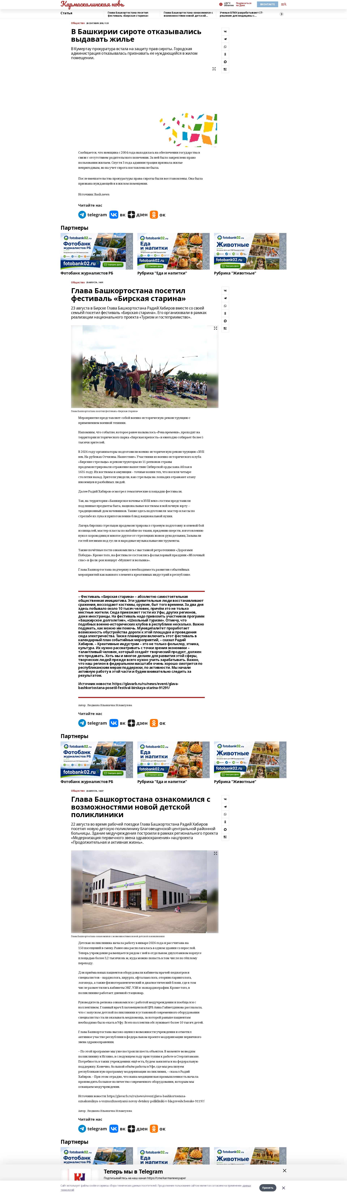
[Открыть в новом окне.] (92, 215)
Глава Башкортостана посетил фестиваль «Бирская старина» (128, 14)
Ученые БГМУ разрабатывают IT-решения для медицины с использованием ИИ (241, 14)
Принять (267, 1187)
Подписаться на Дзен (243, 4)
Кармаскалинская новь (92, 4)
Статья (66, 13)
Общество (78, 23)
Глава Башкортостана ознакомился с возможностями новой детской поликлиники (188, 14)
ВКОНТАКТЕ (267, 4)
